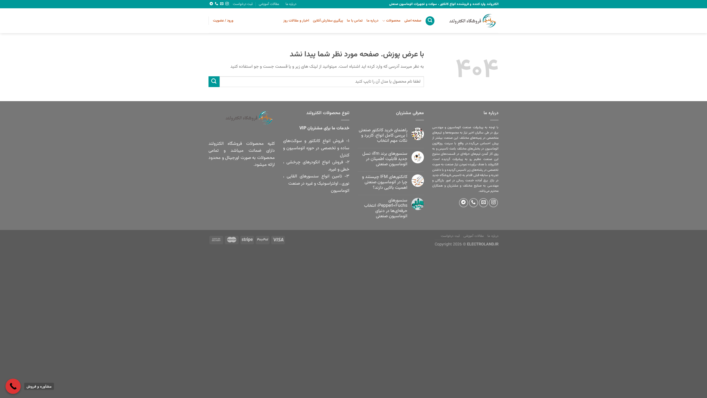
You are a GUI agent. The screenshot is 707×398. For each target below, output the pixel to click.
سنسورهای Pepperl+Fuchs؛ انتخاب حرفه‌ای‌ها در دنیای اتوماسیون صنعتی (385, 208)
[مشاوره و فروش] (13, 386)
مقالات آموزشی (269, 4)
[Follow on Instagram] (227, 4)
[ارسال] (214, 81)
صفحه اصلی (412, 20)
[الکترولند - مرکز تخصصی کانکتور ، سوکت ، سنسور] (470, 21)
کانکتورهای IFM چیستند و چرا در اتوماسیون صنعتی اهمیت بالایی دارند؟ (384, 182)
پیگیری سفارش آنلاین (328, 20)
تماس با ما (355, 20)
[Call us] (216, 4)
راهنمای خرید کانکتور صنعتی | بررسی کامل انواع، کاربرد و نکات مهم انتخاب (383, 136)
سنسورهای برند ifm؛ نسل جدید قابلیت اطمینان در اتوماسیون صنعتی (384, 159)
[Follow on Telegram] (211, 4)
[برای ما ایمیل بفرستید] (221, 4)
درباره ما (291, 4)
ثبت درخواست (243, 4)
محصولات (393, 20)
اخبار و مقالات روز (296, 20)
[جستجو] (430, 20)
